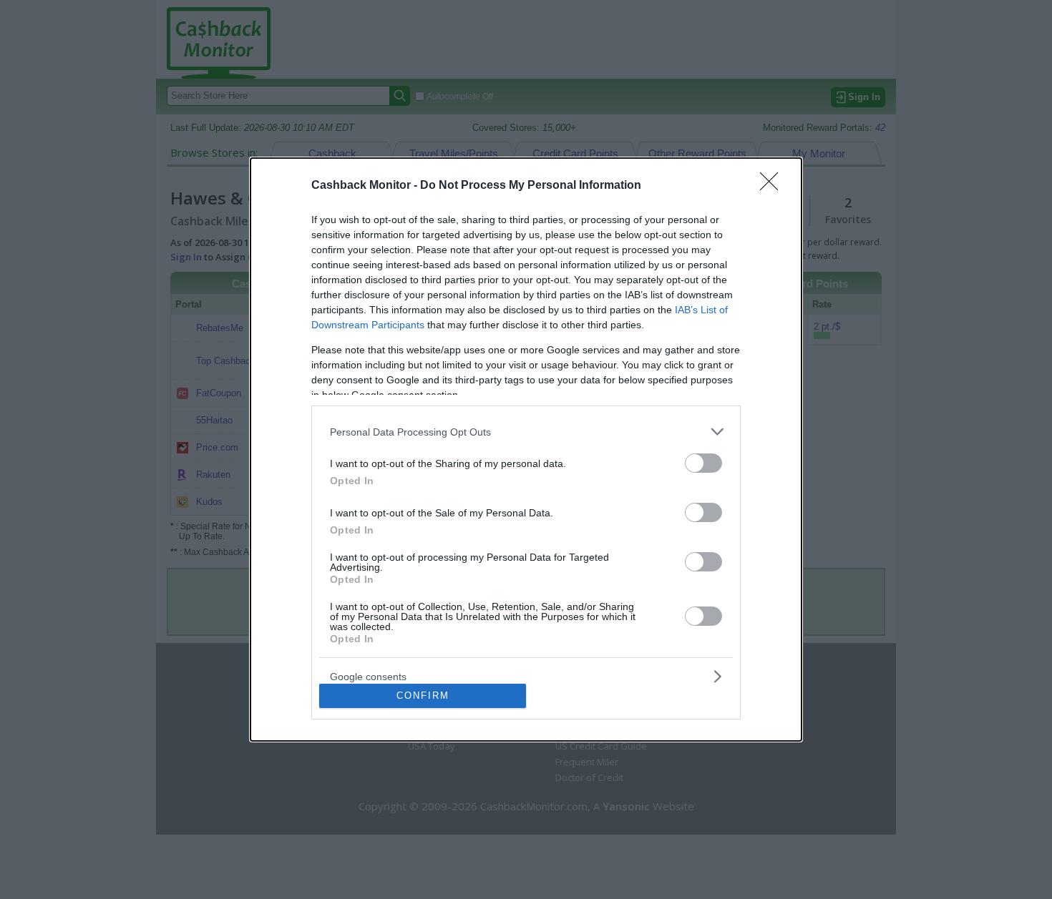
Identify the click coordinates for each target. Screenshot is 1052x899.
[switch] (703, 463)
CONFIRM (422, 695)
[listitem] (526, 431)
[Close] (773, 186)
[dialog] (526, 449)
